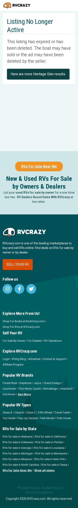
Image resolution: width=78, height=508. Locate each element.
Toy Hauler (9, 418)
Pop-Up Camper (28, 418)
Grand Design (52, 383)
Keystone (25, 383)
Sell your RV (17, 264)
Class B (19, 412)
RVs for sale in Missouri (17, 459)
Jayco (37, 383)
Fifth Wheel (45, 412)
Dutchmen (9, 394)
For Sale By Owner (14, 340)
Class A (7, 412)
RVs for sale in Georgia (17, 447)
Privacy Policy (28, 488)
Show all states (44, 470)
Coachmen (9, 388)
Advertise (34, 359)
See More (24, 394)
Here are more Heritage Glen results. (38, 74)
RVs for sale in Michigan (18, 453)
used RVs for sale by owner (35, 192)
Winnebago (50, 388)
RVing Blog (19, 359)
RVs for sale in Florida (49, 442)
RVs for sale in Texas (54, 464)
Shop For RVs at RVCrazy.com (21, 326)
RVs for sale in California (50, 436)
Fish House (64, 418)
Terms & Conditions (39, 492)
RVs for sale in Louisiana (49, 447)
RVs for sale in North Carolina (21, 464)
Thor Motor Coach (29, 388)
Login (6, 359)
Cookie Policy (51, 488)
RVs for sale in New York (49, 459)
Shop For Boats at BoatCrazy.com (24, 321)
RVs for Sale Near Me (17, 470)
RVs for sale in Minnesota (51, 453)
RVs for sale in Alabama (17, 436)
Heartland (66, 388)
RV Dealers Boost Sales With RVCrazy (43, 197)
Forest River (10, 383)
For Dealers (35, 340)
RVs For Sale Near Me (39, 166)
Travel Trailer (62, 412)
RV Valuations (53, 340)
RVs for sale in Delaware (18, 442)
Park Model (47, 418)
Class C (31, 412)
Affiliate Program (13, 364)
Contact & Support (54, 359)
